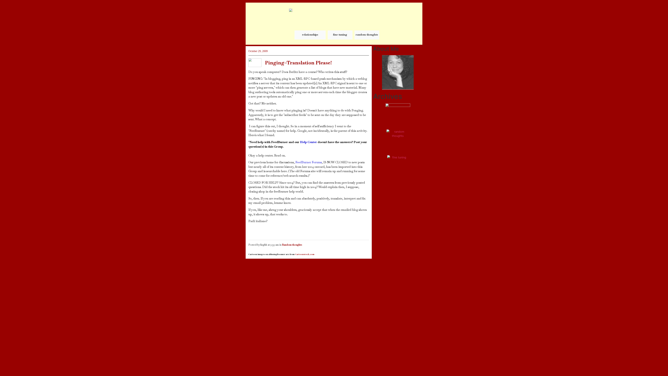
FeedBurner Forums (308, 162)
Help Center (308, 142)
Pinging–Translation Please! (298, 63)
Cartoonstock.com (304, 254)
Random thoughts (292, 244)
